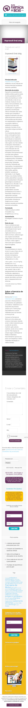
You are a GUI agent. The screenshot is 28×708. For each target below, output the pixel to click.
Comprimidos (15, 582)
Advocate (7, 578)
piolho (13, 594)
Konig (15, 590)
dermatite (10, 583)
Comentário (10, 401)
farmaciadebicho (14, 350)
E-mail (9, 424)
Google (6, 373)
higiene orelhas (9, 590)
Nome (9, 419)
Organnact (8, 593)
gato (12, 587)
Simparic (7, 599)
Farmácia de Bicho (11, 586)
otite (13, 593)
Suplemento (8, 601)
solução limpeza (12, 599)
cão (6, 583)
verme (6, 604)
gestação (19, 587)
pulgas (17, 595)
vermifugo (12, 604)
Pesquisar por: (9, 458)
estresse (20, 583)
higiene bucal (18, 589)
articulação (8, 580)
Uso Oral (18, 603)
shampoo (16, 598)
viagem (17, 604)
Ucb (14, 603)
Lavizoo (20, 590)
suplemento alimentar (14, 602)
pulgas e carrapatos (13, 596)
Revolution (7, 598)
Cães (21, 582)
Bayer (13, 580)
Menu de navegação (14, 22)
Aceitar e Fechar (14, 705)
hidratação (11, 589)
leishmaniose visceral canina (11, 592)
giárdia (6, 589)
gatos (15, 587)
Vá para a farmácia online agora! (16, 15)
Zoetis (7, 606)
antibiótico (13, 578)
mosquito (19, 592)
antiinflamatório (9, 579)
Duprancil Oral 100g (12, 73)
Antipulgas (16, 579)
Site (8, 430)
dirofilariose (15, 583)
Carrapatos (7, 582)
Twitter (12, 373)
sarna (11, 598)
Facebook (9, 373)
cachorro (17, 580)
